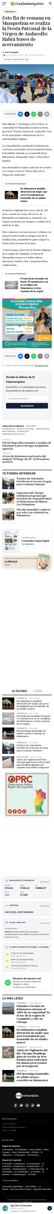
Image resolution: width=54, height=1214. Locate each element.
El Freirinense (33, 1155)
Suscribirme (27, 405)
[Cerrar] (49, 1208)
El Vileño (32, 1174)
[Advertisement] (27, 598)
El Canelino (35, 1172)
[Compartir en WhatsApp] (33, 114)
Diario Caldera (36, 1149)
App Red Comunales (42, 1189)
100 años (31, 426)
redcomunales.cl (9, 1124)
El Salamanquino (19, 1174)
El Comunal (7, 1164)
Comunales (9, 429)
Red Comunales (12, 52)
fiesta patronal (26, 429)
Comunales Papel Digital (12, 1186)
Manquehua (43, 429)
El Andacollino (33, 1166)
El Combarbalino (22, 1172)
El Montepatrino (20, 1169)
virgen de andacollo (14, 434)
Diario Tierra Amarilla (21, 1152)
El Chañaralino (21, 1149)
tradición (23, 432)
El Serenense (19, 1164)
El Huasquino (19, 1155)
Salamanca (9, 432)
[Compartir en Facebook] (20, 114)
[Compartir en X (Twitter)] (27, 114)
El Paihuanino (19, 1166)
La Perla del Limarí (36, 1169)
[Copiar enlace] (46, 114)
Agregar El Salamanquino (14, 59)
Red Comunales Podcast (21, 1189)
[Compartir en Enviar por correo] (40, 114)
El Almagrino (7, 1149)
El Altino (35, 1152)
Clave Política (31, 1186)
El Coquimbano (33, 1164)
